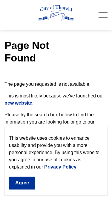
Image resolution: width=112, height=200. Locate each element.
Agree (22, 182)
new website (18, 103)
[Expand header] (103, 15)
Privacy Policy (60, 166)
